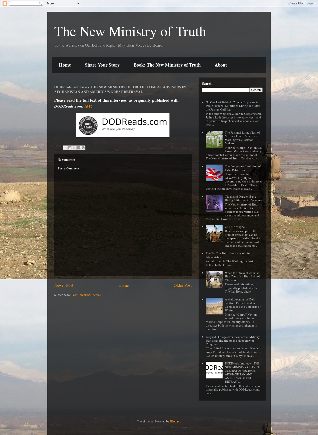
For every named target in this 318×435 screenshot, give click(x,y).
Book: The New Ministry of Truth (167, 64)
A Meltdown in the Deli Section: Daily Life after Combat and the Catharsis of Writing (242, 304)
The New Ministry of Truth (130, 30)
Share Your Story (102, 64)
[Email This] (65, 147)
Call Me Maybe (235, 227)
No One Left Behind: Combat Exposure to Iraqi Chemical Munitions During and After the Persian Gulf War (233, 105)
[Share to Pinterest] (83, 147)
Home (65, 64)
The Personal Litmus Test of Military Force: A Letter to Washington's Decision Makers (242, 137)
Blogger (175, 421)
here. (89, 106)
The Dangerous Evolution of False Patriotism (243, 168)
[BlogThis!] (70, 147)
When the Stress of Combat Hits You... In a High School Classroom (242, 276)
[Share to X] (74, 147)
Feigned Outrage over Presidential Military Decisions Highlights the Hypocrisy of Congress (233, 340)
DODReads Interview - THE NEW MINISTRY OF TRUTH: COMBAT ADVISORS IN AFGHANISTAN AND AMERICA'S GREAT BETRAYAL (243, 372)
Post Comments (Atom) (86, 295)
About (221, 64)
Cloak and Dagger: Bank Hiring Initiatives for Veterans (243, 198)
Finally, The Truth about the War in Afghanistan (228, 255)
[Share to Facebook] (78, 147)
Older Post (183, 285)
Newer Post (63, 285)
